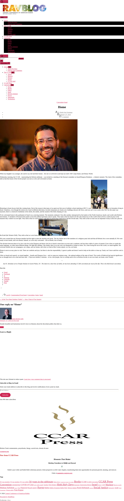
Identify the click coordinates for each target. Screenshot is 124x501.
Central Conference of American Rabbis (17, 493)
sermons (91, 488)
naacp (16, 488)
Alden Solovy (57, 482)
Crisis (31, 485)
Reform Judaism (13, 47)
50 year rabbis (24, 482)
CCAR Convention (92, 482)
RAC (65, 488)
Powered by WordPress (7, 497)
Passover (24, 488)
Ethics (10, 43)
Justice (100, 485)
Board (10, 33)
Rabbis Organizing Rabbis (57, 488)
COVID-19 (25, 485)
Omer (19, 488)
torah (116, 488)
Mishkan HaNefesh (7, 488)
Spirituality (111, 488)
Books (10, 41)
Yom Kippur (18, 490)
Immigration (77, 485)
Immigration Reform (85, 485)
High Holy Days (65, 484)
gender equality (39, 485)
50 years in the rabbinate (41, 481)
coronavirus (16, 485)
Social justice (101, 487)
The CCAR (7, 26)
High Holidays (53, 485)
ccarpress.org (4, 451)
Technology (11, 52)
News (9, 40)
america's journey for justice (67, 482)
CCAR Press (8, 36)
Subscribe (5, 395)
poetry (35, 488)
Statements (11, 50)
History (10, 31)
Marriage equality (118, 485)
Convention (60, 102)
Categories (7, 38)
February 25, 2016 (65, 114)
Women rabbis (10, 490)
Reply (2, 327)
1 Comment (65, 117)
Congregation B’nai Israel (19, 295)
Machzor (109, 484)
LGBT (103, 485)
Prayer (10, 48)
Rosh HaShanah (83, 488)
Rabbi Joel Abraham (66, 112)
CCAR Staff (11, 34)
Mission (10, 29)
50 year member (5, 482)
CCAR (84, 482)
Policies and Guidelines (15, 24)
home (37, 295)
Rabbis (47, 488)
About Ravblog (12, 22)
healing (46, 485)
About (6, 20)
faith (35, 485)
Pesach (30, 488)
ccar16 (8, 295)
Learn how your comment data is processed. (37, 379)
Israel (9, 45)
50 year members (15, 482)
